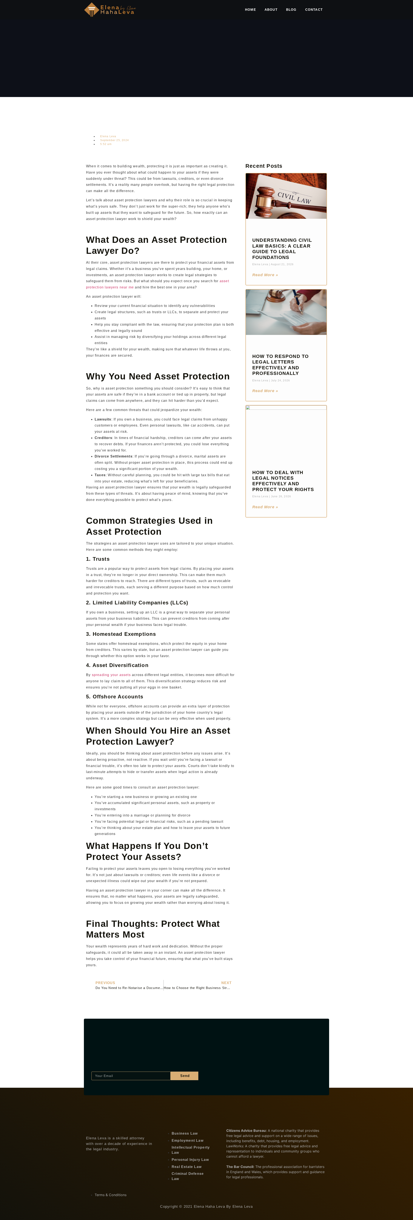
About (271, 9)
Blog (291, 9)
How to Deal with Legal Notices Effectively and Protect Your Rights (283, 481)
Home (250, 9)
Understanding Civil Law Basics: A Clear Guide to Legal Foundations (282, 248)
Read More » (265, 275)
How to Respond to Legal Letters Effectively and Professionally (280, 365)
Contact (314, 9)
